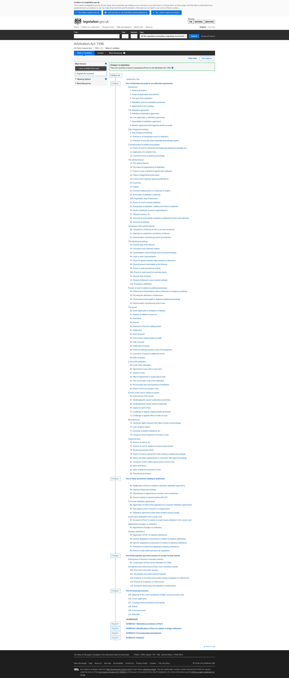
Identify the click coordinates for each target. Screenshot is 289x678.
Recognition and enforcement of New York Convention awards (153, 567)
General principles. (139, 90)
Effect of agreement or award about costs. (149, 377)
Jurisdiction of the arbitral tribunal (141, 226)
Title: (76, 32)
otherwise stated (149, 669)
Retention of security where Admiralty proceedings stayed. (156, 141)
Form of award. (139, 334)
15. (131, 163)
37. (131, 260)
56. (131, 350)
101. (131, 574)
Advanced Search (208, 36)
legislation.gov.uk (93, 18)
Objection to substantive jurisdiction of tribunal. (151, 233)
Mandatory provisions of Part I (150, 624)
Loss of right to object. (141, 427)
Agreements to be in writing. (143, 106)
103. (131, 582)
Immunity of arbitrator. (141, 222)
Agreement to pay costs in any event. (147, 369)
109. (130, 610)
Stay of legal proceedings (138, 129)
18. (131, 175)
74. (131, 431)
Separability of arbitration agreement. (146, 121)
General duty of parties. (142, 276)
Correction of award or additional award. (149, 354)
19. (131, 179)
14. (131, 156)
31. (131, 233)
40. (131, 276)
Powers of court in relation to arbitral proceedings (147, 288)
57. (131, 354)
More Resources (115, 53)
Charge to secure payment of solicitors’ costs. (151, 435)
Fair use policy (164, 663)
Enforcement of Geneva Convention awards (145, 559)
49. (131, 322)
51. (131, 330)
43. (131, 295)
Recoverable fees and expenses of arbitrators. (151, 385)
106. (130, 599)
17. (131, 171)
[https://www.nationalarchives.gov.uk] (201, 20)
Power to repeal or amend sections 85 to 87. (150, 497)
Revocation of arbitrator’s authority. (147, 195)
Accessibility (118, 663)
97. (131, 547)
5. (130, 106)
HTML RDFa (178, 655)
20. (131, 183)
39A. (132, 272)
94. (131, 535)
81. (131, 462)
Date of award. (138, 342)
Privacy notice (141, 663)
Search (194, 36)
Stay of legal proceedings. (142, 133)
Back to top (210, 646)
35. (131, 253)
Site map (107, 663)
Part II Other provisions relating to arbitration (145, 479)
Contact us (129, 663)
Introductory (133, 87)
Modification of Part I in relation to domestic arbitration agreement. (159, 486)
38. (131, 264)
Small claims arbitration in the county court (145, 517)
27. (131, 214)
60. (131, 369)
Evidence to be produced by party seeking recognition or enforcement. (162, 578)
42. (131, 291)
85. (131, 486)
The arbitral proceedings (138, 241)
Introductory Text (132, 79)
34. (131, 249)
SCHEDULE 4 (131, 638)
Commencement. (139, 610)
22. (131, 191)
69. (131, 408)
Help (90, 663)
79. (131, 454)
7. (130, 121)
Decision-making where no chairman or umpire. (152, 191)
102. (131, 578)
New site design (80, 663)
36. (131, 257)
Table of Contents (84, 53)
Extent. (135, 606)
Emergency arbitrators (143, 284)
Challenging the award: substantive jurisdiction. (152, 400)
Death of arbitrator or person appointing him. (150, 210)
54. (131, 342)
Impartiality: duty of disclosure (146, 198)
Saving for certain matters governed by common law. (154, 462)
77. (131, 446)
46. (131, 311)
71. (131, 416)
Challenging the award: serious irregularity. (150, 404)
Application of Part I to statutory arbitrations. (150, 535)
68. (131, 404)
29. (131, 222)
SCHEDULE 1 (131, 624)
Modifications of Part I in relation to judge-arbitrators (159, 628)
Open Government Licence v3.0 (118, 669)
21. (131, 187)
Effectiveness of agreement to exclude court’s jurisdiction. (156, 493)
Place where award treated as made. (147, 338)
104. (131, 586)
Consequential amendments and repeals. (148, 603)
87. (131, 493)
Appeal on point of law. (142, 408)
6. (130, 114)
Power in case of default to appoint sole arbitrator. (152, 171)
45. (131, 303)
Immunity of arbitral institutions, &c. (147, 431)
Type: (142, 32)
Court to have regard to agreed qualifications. (151, 179)
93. (131, 527)
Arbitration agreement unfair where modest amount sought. (156, 513)
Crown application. (139, 599)
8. (130, 125)
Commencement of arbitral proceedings (144, 145)
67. (131, 400)
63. (131, 381)
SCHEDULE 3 (131, 633)
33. (131, 245)
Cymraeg (211, 27)
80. (131, 458)
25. (131, 206)
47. (131, 314)
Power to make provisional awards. (147, 268)
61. (131, 373)
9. (130, 133)
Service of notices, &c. (142, 442)
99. (131, 563)
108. (130, 606)
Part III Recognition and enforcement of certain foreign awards (153, 556)
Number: (134, 32)
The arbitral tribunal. (141, 163)
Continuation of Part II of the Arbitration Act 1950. (152, 563)
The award (132, 307)
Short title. (136, 614)
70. (131, 412)
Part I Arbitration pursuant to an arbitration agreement (149, 83)
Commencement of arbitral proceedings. (149, 156)
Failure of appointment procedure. (146, 175)
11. (131, 141)
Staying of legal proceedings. (144, 490)
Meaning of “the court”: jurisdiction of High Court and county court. (158, 595)
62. (131, 377)
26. (131, 210)
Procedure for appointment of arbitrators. (149, 167)
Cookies (153, 663)
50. (131, 326)
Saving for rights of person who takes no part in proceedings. (157, 423)
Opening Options (83, 79)
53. (131, 338)
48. (131, 318)
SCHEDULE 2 (131, 628)
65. (131, 389)
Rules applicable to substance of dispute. (149, 311)
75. (131, 435)
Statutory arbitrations (136, 532)
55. (131, 346)
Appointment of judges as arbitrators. (147, 527)
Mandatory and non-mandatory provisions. (148, 102)
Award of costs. (139, 373)
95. (131, 539)
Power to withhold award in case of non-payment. (152, 350)
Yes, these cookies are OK (88, 12)
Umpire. (136, 187)
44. (131, 299)
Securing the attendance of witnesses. (148, 295)
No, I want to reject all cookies (167, 12)
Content (100, 53)
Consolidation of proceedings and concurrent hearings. (155, 253)
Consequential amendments (149, 633)
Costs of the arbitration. (142, 365)
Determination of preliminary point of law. (149, 303)
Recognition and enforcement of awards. (150, 574)
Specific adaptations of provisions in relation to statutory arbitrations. (160, 543)
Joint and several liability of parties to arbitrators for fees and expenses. (161, 218)
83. (131, 470)
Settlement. (137, 330)
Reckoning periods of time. (143, 450)
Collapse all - (115, 75)
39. (131, 268)
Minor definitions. (140, 466)
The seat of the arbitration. (142, 98)
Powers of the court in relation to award (143, 393)
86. (131, 490)
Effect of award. (139, 358)
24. (131, 202)
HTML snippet (146, 655)
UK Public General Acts (83, 48)
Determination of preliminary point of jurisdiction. (152, 237)
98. (131, 551)
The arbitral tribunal (136, 160)
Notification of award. (141, 346)
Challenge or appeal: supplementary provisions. (152, 412)
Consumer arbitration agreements (141, 501)
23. (131, 195)
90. (131, 509)
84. (131, 474)
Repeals (140, 638)
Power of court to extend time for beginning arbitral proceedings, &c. (160, 148)
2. (130, 94)
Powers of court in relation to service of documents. (153, 446)
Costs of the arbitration (137, 362)
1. (130, 90)
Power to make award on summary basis (150, 272)
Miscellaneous (134, 420)
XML (158, 655)
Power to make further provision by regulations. (151, 551)
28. (131, 218)
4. (130, 102)
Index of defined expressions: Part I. (147, 470)
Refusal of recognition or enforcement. (149, 582)
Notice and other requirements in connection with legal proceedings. (160, 458)
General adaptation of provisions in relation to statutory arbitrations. (159, 539)
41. (131, 280)
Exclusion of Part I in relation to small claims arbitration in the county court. (162, 520)
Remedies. (137, 318)
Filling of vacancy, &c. (141, 214)
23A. (132, 198)
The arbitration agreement (138, 110)
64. (131, 385)
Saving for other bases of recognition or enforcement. (155, 586)
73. (131, 427)
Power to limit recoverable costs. (146, 389)
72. (131, 423)
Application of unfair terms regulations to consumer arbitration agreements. (162, 505)
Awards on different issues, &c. (145, 314)
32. (131, 237)
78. (131, 450)
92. (131, 520)
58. (131, 358)
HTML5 (136, 655)
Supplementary (134, 439)
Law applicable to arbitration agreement (149, 117)
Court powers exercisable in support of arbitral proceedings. (156, 299)
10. (131, 137)
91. (131, 513)
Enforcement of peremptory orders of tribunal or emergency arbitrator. (160, 291)
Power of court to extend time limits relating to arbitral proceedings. (159, 454)
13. (131, 152)
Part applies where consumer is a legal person (151, 509)
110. (130, 614)
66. (131, 396)
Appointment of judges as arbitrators (142, 524)
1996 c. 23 (98, 48)
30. (131, 229)
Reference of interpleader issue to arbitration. (151, 137)
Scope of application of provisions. (145, 94)
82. (131, 466)
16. (131, 167)
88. (131, 497)
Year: (124, 32)
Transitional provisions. (142, 474)
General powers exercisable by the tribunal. (150, 264)
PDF (154, 655)
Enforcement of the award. (143, 396)
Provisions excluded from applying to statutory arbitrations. (156, 547)
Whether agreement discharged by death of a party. (152, 125)
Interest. (136, 322)
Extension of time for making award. (147, 326)
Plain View (192, 58)
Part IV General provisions (137, 591)
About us (98, 663)
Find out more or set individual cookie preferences (127, 12)
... (128, 482)
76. (131, 442)
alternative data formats (114, 655)
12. (131, 148)
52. (131, 334)
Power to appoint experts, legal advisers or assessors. (154, 260)
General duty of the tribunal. (144, 245)
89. (131, 505)
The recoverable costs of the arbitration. (148, 381)
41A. (132, 284)
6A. (131, 117)
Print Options (207, 58)
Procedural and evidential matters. (146, 249)
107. (130, 603)
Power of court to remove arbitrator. (147, 202)
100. (131, 570)
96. (131, 543)
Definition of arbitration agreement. (145, 114)
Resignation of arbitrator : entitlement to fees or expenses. (156, 206)
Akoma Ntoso (167, 655)
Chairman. (137, 183)
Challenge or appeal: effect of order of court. (150, 416)
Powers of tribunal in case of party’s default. (150, 280)
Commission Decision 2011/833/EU (112, 672)
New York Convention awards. (146, 570)
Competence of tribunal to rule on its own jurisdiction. (154, 229)
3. (130, 98)
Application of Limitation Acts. (144, 152)
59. (131, 365)
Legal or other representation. (144, 257)
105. (130, 595)
